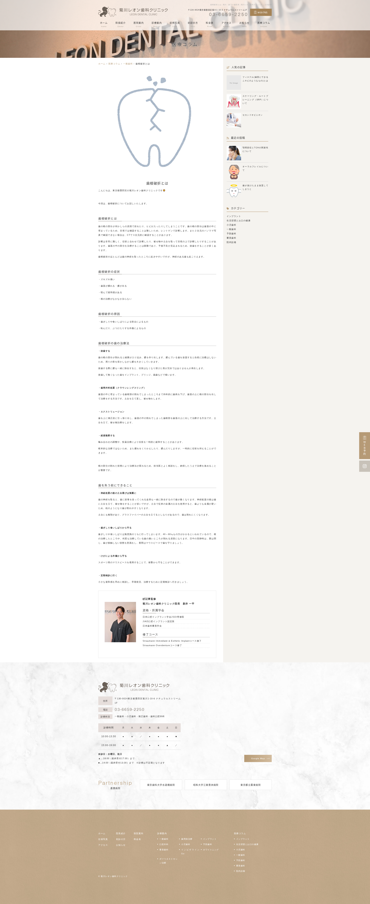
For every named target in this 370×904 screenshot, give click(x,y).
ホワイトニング (211, 850)
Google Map (258, 758)
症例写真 (175, 24)
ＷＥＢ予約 (364, 448)
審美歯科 (231, 238)
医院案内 (139, 24)
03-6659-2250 (129, 709)
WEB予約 (263, 12)
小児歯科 (231, 225)
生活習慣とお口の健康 (238, 220)
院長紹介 (120, 24)
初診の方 (193, 24)
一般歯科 (231, 229)
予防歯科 (231, 233)
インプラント (234, 216)
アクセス (226, 24)
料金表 (209, 24)
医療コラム (263, 24)
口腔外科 (163, 844)
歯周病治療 (187, 839)
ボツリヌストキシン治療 (168, 861)
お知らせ (244, 24)
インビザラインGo (190, 852)
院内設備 (231, 242)
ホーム (104, 24)
